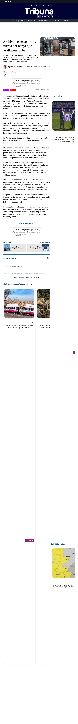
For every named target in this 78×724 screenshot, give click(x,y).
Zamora (15, 21)
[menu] (1, 1)
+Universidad (66, 21)
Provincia (22, 21)
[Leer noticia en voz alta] (4, 72)
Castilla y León (32, 21)
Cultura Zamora (55, 21)
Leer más (30, 541)
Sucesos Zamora (43, 21)
